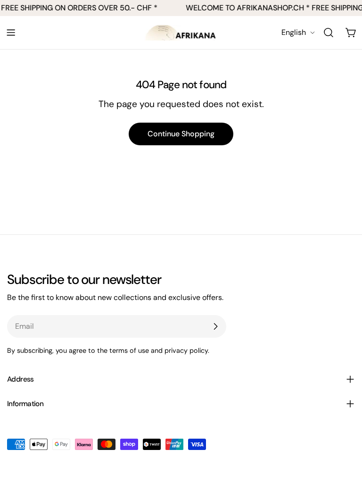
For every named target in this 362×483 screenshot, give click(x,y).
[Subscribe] (215, 326)
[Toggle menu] (10, 32)
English (293, 32)
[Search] (328, 32)
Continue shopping (181, 134)
